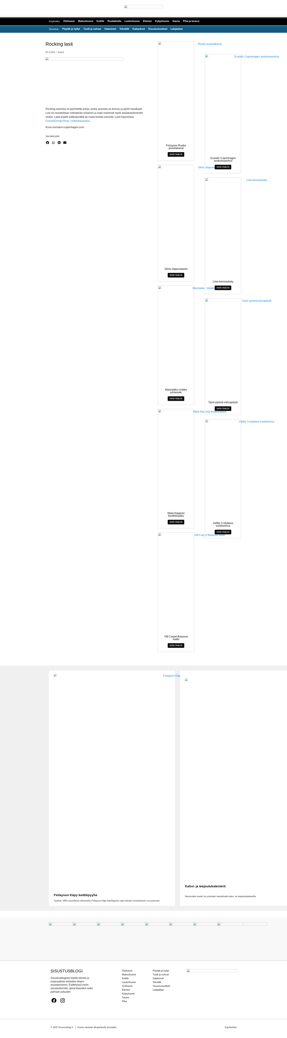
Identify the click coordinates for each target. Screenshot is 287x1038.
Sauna (125, 997)
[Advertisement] (96, 179)
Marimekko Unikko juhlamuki (176, 391)
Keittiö (61, 52)
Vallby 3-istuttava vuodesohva (223, 524)
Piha (124, 1001)
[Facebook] (53, 1000)
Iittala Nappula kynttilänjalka (176, 514)
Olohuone (127, 970)
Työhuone (127, 986)
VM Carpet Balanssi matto (176, 638)
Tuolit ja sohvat (161, 974)
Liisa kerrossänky (223, 281)
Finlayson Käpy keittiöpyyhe (75, 895)
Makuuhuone (129, 974)
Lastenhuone (129, 982)
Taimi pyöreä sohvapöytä (223, 402)
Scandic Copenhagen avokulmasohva (223, 159)
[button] (48, 143)
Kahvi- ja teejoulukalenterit (205, 886)
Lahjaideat (158, 989)
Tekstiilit (157, 982)
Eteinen (126, 989)
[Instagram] (62, 1000)
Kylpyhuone (128, 993)
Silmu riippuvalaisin (176, 268)
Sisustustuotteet (161, 986)
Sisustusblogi (66, 971)
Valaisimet (158, 978)
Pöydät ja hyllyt (161, 970)
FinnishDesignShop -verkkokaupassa (68, 120)
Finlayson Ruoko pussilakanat (176, 147)
